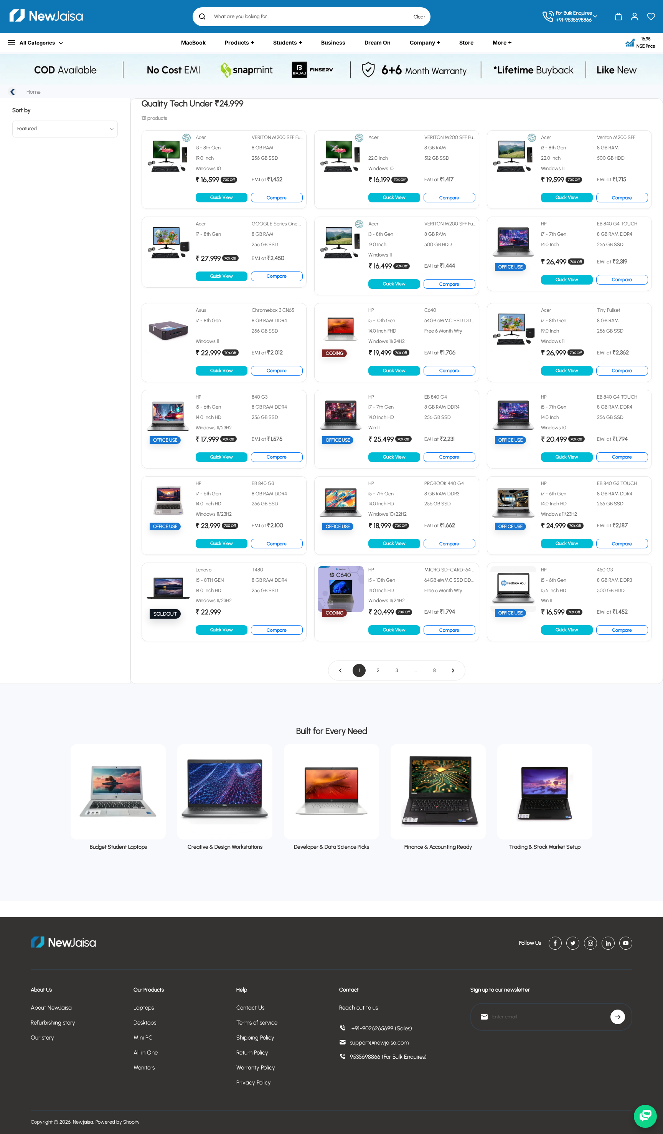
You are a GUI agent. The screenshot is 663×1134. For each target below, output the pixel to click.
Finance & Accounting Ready (438, 847)
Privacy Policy (253, 1082)
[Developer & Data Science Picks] (331, 791)
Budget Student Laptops (118, 847)
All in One (146, 1052)
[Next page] (453, 670)
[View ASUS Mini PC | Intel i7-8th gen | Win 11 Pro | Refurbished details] (224, 342)
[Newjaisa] (46, 16)
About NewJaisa (51, 1007)
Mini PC (143, 1037)
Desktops (145, 1022)
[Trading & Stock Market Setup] (544, 791)
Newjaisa (83, 1122)
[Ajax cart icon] (618, 16)
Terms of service (256, 1022)
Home (33, 92)
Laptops (144, 1007)
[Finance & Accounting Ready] (438, 791)
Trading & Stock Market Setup (545, 847)
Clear (420, 16)
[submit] (617, 1017)
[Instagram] (590, 943)
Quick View (221, 197)
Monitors (144, 1067)
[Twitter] (572, 943)
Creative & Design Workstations (225, 847)
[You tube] (625, 943)
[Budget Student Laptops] (118, 791)
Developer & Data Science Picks (331, 847)
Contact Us (250, 1007)
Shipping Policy (255, 1037)
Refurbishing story (53, 1022)
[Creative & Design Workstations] (224, 791)
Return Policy (252, 1052)
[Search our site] (202, 16)
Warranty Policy (255, 1067)
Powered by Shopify (118, 1122)
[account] (634, 16)
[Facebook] (555, 943)
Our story (42, 1037)
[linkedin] (608, 943)
